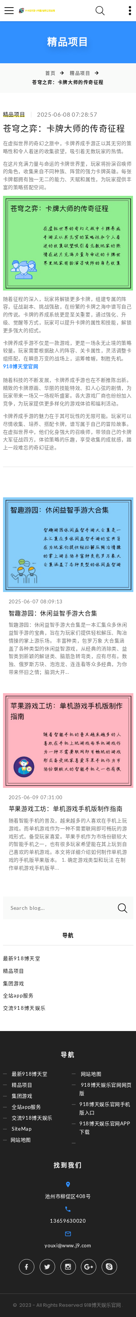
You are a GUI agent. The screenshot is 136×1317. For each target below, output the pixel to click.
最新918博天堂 (21, 958)
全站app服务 (18, 995)
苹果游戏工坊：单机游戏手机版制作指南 (66, 809)
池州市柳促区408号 (68, 1196)
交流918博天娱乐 (24, 1008)
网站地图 (21, 1140)
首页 (50, 73)
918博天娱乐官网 (102, 1305)
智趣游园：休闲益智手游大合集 (53, 613)
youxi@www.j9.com (68, 1245)
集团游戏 (14, 983)
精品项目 (80, 73)
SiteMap (22, 1129)
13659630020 (68, 1221)
